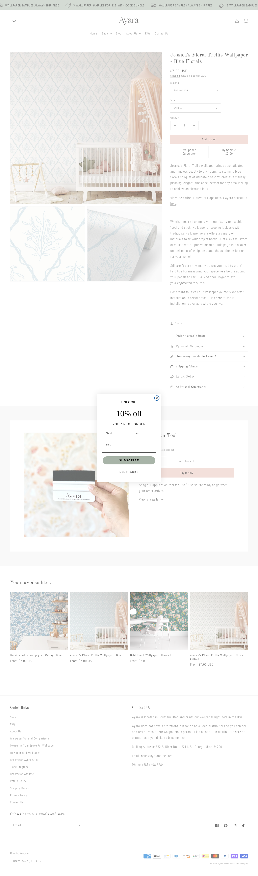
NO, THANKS (129, 472)
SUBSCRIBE (129, 460)
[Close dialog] (156, 398)
